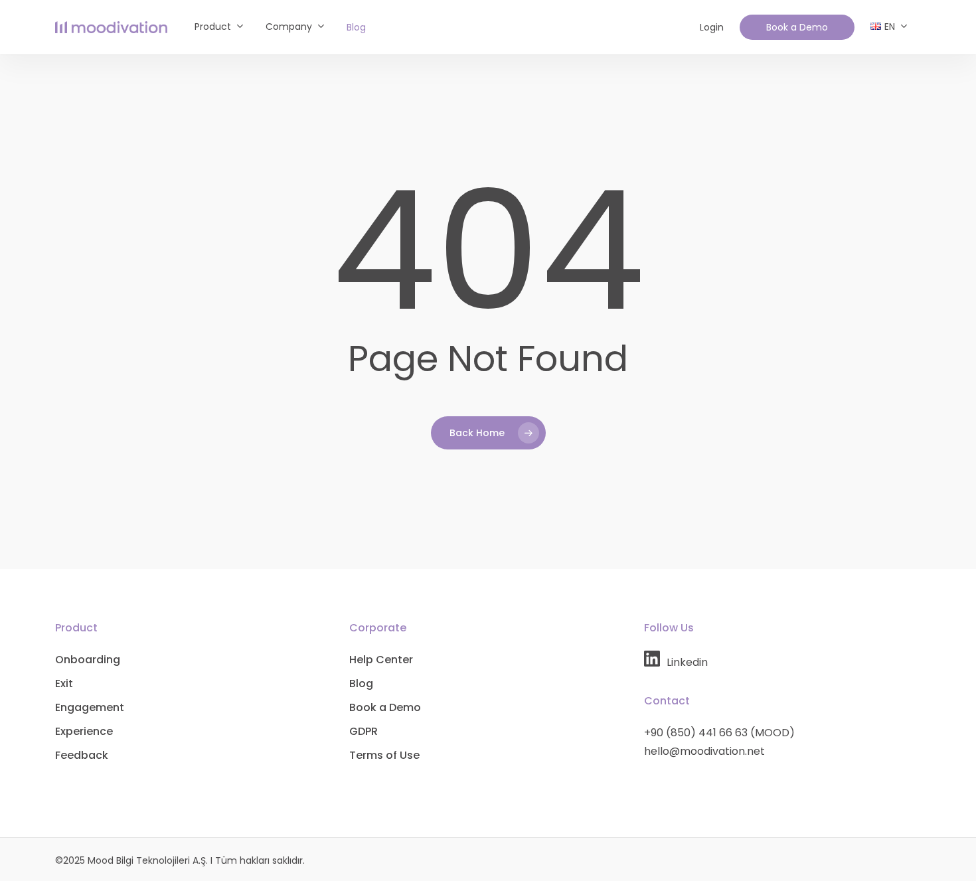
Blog (361, 683)
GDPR (363, 731)
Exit (64, 683)
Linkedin (687, 662)
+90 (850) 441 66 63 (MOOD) (719, 732)
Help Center (381, 659)
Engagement (89, 707)
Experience (84, 731)
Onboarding (87, 659)
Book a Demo (385, 707)
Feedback (81, 755)
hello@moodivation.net (704, 751)
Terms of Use (384, 755)
